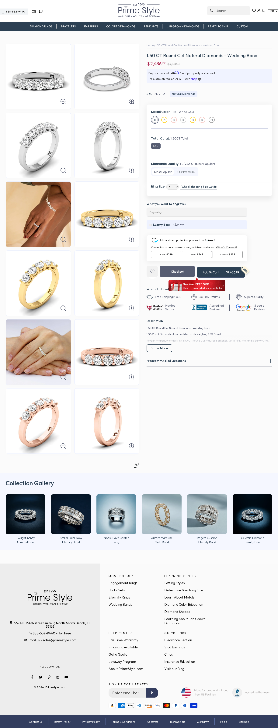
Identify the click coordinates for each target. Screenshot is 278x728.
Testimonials (177, 721)
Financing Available (123, 647)
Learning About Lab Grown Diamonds (184, 621)
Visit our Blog (174, 669)
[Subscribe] (152, 693)
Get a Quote (118, 654)
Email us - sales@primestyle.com (51, 640)
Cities (168, 654)
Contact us (36, 721)
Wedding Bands (120, 604)
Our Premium (186, 172)
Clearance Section (178, 640)
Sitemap (244, 721)
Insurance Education (179, 661)
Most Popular (163, 172)
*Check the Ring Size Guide (198, 186)
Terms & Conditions (123, 721)
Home (150, 45)
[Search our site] (212, 10)
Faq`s (223, 721)
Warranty (203, 721)
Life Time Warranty (123, 640)
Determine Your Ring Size (183, 590)
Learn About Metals (179, 597)
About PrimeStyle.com (126, 669)
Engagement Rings (123, 583)
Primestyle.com (55, 687)
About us (152, 721)
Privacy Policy (91, 721)
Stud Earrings (174, 647)
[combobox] (224, 10)
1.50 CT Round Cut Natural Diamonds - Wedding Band (188, 45)
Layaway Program (122, 661)
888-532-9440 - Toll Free (51, 633)
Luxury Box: (161, 224)
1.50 (156, 146)
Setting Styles (174, 583)
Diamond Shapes (177, 611)
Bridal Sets (117, 590)
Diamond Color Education (183, 604)
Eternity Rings (119, 597)
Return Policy (62, 721)
